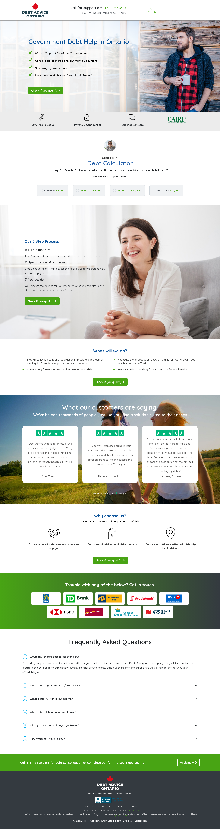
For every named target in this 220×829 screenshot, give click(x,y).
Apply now (187, 762)
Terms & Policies (124, 821)
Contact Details (80, 821)
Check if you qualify (44, 90)
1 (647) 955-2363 (134, 810)
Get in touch (141, 584)
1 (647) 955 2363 (38, 762)
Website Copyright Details (102, 821)
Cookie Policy (141, 821)
